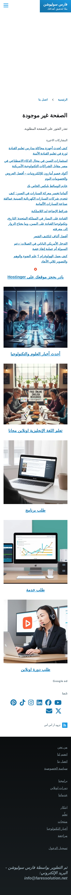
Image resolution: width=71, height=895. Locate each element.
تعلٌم (64, 814)
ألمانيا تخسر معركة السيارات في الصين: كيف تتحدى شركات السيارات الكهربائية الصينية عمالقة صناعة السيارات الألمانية (35, 199)
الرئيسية (62, 99)
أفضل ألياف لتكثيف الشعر (50, 236)
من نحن (62, 747)
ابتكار (64, 807)
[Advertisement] (35, 49)
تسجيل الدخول (58, 848)
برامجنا (62, 781)
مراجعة (62, 835)
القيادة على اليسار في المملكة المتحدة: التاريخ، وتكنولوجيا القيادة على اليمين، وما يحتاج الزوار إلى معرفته (37, 224)
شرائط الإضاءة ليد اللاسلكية (49, 211)
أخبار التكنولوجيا (57, 828)
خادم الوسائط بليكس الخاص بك (47, 186)
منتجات (62, 821)
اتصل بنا (43, 99)
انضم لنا (62, 754)
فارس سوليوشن (55, 4)
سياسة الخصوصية (55, 768)
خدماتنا (62, 795)
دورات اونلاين (58, 788)
